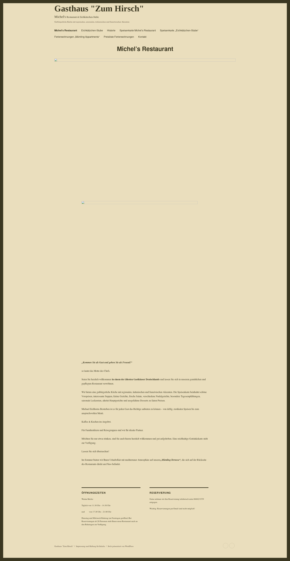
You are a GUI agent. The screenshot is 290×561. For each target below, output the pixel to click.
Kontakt (142, 36)
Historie (111, 30)
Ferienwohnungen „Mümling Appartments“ (77, 36)
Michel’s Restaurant (65, 30)
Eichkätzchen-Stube (92, 30)
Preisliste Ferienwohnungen (119, 36)
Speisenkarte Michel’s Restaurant (138, 30)
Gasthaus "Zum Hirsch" (99, 8)
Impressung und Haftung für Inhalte (90, 546)
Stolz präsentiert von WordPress (121, 546)
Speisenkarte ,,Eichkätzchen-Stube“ (179, 30)
